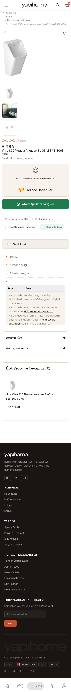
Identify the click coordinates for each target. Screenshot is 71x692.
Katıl (10, 623)
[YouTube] (24, 478)
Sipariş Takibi (11, 527)
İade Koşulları (11, 538)
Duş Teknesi (11, 584)
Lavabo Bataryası (14, 578)
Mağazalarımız (12, 499)
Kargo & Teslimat (14, 533)
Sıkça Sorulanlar (13, 544)
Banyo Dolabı (11, 572)
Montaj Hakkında (17, 348)
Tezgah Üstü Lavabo (16, 560)
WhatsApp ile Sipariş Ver (38, 204)
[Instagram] (7, 478)
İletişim (8, 505)
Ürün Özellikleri (16, 244)
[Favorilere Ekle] (65, 33)
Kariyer (8, 511)
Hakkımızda (10, 493)
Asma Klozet (11, 566)
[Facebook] (16, 478)
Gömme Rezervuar (15, 589)
